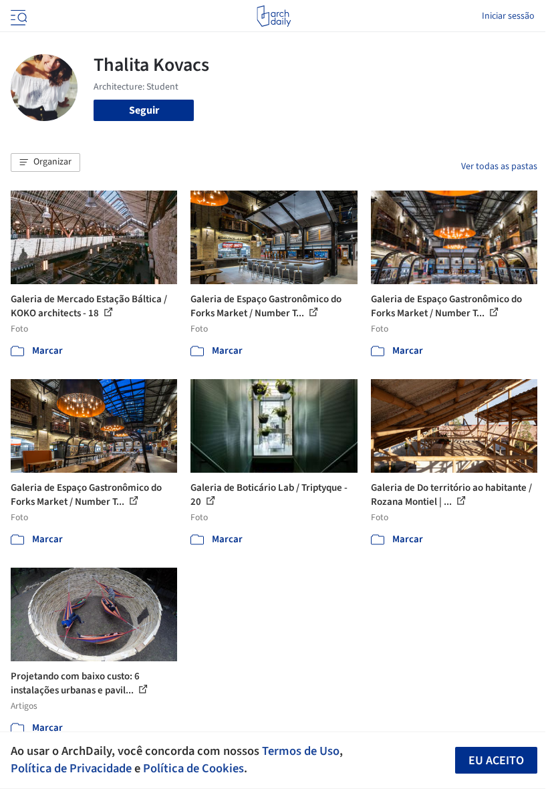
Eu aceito (496, 760)
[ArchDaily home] (274, 16)
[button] (45, 162)
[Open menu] (17, 16)
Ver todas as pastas (499, 166)
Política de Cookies (193, 768)
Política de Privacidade (71, 768)
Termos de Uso (300, 751)
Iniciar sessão (508, 16)
